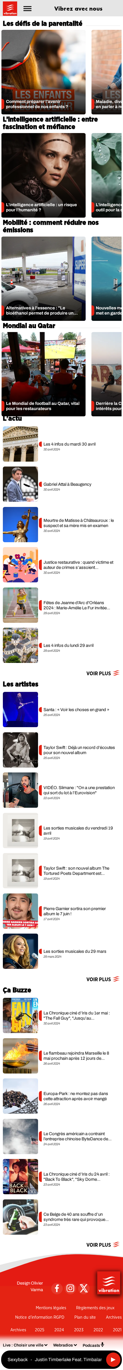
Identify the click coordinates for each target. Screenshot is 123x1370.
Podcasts (91, 1345)
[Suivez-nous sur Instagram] (70, 1288)
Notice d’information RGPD (39, 1317)
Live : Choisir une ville (23, 1345)
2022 (98, 1330)
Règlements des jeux (95, 1308)
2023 (79, 1330)
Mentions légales (51, 1308)
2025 (39, 1330)
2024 (59, 1330)
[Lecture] (113, 1360)
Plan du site (85, 1317)
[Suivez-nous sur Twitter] (84, 1288)
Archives (114, 1317)
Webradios (63, 1345)
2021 (117, 1330)
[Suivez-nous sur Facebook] (57, 1288)
